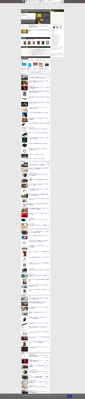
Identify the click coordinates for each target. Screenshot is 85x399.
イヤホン (32, 58)
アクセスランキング (55, 10)
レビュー (53, 32)
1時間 (52, 11)
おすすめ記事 (25, 47)
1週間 (59, 11)
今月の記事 (53, 31)
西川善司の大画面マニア (55, 39)
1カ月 (62, 11)
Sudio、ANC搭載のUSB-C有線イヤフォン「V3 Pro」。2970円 (39, 257)
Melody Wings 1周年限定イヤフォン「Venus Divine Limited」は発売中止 (33, 158)
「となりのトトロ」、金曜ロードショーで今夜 (36, 154)
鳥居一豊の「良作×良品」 (55, 40)
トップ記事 (25, 12)
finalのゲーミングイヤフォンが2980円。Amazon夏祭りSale (38, 132)
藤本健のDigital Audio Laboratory (56, 35)
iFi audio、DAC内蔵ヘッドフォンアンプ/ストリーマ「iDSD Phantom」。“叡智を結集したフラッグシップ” (46, 21)
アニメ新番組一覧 (54, 45)
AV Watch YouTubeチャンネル (56, 49)
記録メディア (39, 58)
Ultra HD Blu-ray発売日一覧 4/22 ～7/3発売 (27, 39)
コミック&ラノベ (46, 58)
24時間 (55, 11)
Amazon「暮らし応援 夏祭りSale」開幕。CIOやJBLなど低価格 (39, 123)
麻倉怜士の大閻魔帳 (54, 44)
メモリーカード (25, 58)
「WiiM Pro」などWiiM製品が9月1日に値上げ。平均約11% (38, 143)
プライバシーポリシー (48, 395)
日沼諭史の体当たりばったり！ (56, 41)
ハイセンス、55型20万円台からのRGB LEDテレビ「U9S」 (38, 235)
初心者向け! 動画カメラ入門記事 (56, 48)
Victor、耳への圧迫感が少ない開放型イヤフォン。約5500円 (38, 112)
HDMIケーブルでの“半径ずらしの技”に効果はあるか (37, 386)
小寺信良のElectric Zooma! (55, 36)
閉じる (70, 396)
